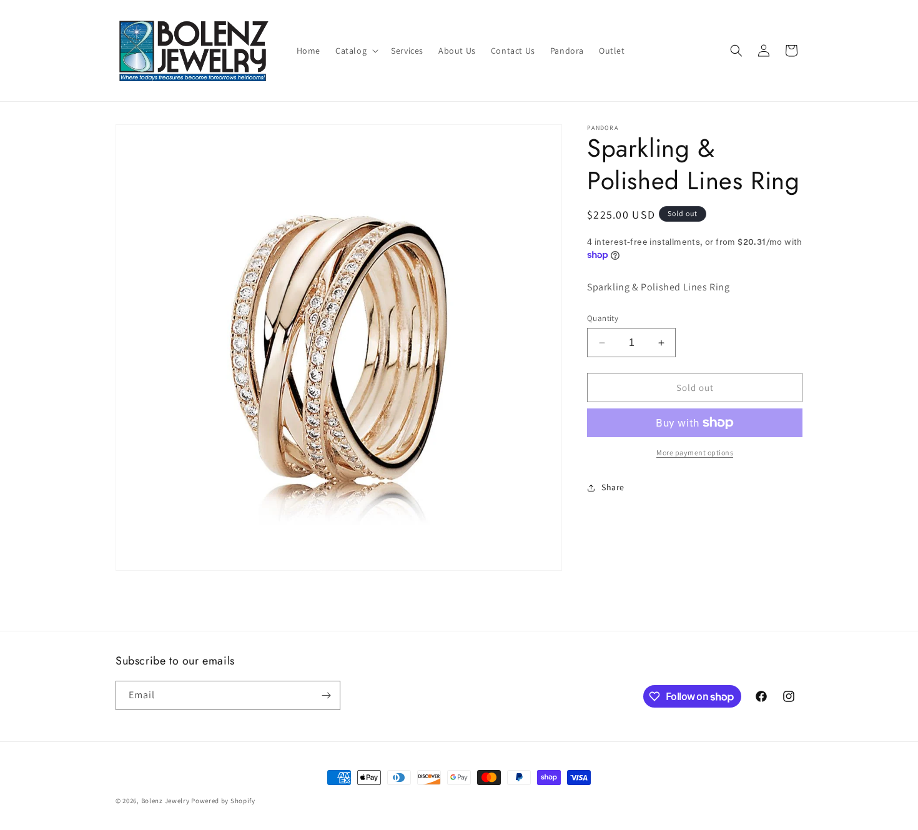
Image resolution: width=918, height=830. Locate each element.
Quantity (602, 318)
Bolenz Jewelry (165, 800)
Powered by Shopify (223, 800)
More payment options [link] (694, 452)
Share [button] (612, 487)
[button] (355, 50)
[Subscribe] (326, 695)
